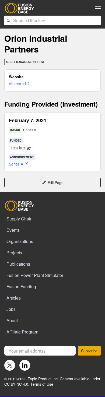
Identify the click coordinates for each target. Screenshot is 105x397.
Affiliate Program (22, 332)
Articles (13, 298)
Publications (18, 264)
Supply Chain (19, 219)
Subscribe (89, 350)
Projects (14, 253)
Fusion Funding (21, 286)
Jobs (11, 309)
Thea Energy (20, 147)
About (12, 320)
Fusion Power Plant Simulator (34, 275)
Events (13, 230)
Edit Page (56, 182)
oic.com (16, 83)
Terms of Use (41, 384)
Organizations (19, 241)
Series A (16, 164)
